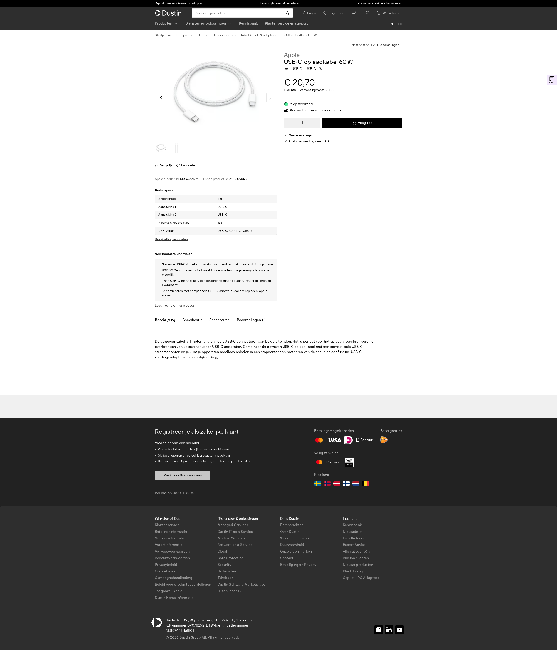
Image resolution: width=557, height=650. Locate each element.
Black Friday (353, 571)
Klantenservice (167, 525)
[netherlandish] (355, 484)
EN (400, 24)
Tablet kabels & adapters (258, 35)
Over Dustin (289, 532)
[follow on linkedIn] (389, 629)
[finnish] (346, 484)
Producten (163, 23)
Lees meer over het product (174, 305)
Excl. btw (290, 90)
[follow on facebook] (378, 629)
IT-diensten (227, 571)
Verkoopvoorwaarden (172, 551)
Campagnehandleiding (173, 578)
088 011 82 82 (184, 493)
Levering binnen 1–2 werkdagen (280, 3)
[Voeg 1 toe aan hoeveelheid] (316, 123)
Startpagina (163, 35)
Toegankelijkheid (169, 591)
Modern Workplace (233, 538)
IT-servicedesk (230, 591)
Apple (292, 55)
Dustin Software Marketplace (241, 584)
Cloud (222, 551)
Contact (286, 558)
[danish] (336, 484)
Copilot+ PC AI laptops (361, 578)
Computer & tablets (190, 35)
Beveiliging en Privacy (298, 565)
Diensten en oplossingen (205, 23)
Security (224, 565)
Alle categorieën (356, 551)
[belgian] (365, 484)
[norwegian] (327, 484)
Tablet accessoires (222, 35)
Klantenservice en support (286, 23)
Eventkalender (355, 538)
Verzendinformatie (170, 538)
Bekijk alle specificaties (171, 239)
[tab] (167, 320)
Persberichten (292, 525)
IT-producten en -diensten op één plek (179, 3)
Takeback (225, 578)
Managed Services (233, 525)
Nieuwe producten (358, 565)
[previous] (161, 97)
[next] (270, 97)
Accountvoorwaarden (172, 558)
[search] (287, 13)
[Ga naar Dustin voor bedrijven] (169, 13)
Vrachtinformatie (168, 545)
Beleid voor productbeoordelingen (183, 584)
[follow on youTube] (399, 629)
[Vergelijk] (354, 13)
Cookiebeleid (165, 571)
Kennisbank (248, 23)
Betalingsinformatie (171, 532)
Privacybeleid (166, 565)
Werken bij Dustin (294, 538)
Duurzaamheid (292, 545)
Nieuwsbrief (352, 532)
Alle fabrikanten (356, 558)
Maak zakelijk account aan (183, 475)
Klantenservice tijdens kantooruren (380, 3)
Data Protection (230, 558)
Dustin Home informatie (174, 598)
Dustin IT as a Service (235, 532)
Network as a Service (235, 545)
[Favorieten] (367, 13)
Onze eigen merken (296, 551)
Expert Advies (354, 545)
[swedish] (317, 484)
